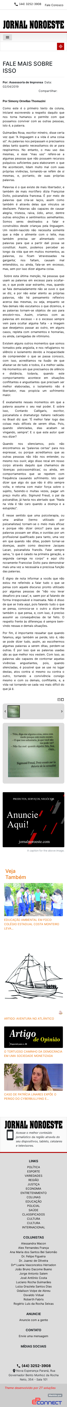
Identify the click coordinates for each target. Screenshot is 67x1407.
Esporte (33, 1171)
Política (33, 1167)
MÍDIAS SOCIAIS (33, 1346)
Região (33, 1180)
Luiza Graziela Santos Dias (34, 1286)
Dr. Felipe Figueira (33, 1256)
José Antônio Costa (33, 1278)
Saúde (33, 1210)
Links (33, 1161)
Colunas (34, 1197)
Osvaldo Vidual (33, 1295)
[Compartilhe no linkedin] (60, 92)
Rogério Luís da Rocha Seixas (34, 1303)
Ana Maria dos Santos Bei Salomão (33, 1252)
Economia (33, 1188)
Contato (33, 1330)
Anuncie (33, 1314)
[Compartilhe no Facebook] (63, 92)
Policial (33, 1206)
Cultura (33, 1218)
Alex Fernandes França (33, 1247)
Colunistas (33, 1237)
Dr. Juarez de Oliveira (33, 1260)
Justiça (34, 1184)
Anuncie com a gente (33, 1320)
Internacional (33, 1227)
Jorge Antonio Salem (33, 1273)
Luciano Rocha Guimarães (33, 1282)
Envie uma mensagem (33, 1336)
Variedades (33, 1175)
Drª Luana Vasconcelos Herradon (33, 1265)
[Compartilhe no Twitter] (62, 92)
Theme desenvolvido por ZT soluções (30, 1388)
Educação (34, 1201)
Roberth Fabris (34, 1299)
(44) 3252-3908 (33, 1366)
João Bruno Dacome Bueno (33, 1269)
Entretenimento (34, 1193)
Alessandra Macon (33, 1243)
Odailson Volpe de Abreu (33, 1290)
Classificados (33, 1214)
